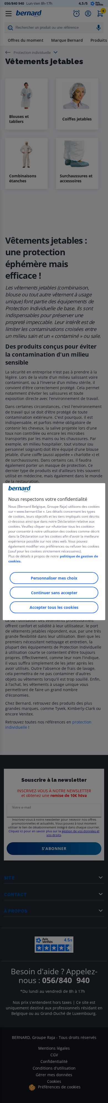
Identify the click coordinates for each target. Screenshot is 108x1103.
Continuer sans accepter (54, 592)
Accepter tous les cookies (54, 607)
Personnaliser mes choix (54, 578)
